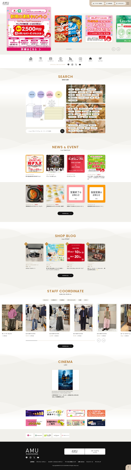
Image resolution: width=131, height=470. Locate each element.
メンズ (77, 89)
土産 (97, 97)
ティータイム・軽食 (86, 111)
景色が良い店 (92, 116)
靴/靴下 (88, 92)
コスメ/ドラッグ (73, 92)
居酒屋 (71, 114)
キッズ (83, 89)
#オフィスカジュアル (71, 300)
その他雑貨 (95, 94)
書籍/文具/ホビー (86, 94)
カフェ (91, 108)
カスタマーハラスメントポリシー (55, 461)
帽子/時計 (72, 94)
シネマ (87, 128)
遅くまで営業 (95, 114)
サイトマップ (98, 461)
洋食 (76, 108)
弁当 (92, 97)
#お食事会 (62, 300)
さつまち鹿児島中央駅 (50, 94)
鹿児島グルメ (98, 108)
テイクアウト (95, 111)
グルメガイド (80, 128)
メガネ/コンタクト (97, 92)
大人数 (85, 116)
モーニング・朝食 (86, 114)
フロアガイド (72, 128)
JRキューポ (72, 130)
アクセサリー (81, 92)
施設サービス (92, 125)
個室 (80, 116)
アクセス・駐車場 (83, 125)
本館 (59, 94)
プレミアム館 (41, 94)
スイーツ (78, 111)
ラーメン (71, 111)
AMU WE (32, 94)
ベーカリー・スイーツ (84, 97)
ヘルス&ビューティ (91, 89)
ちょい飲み (78, 114)
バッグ (78, 94)
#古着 (80, 300)
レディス (71, 89)
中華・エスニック (83, 108)
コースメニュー (72, 116)
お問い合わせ (81, 461)
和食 (70, 108)
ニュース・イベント (73, 125)
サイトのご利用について (70, 461)
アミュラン (79, 130)
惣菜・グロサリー (73, 97)
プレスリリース (89, 461)
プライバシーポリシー (41, 461)
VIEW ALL (65, 213)
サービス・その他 (73, 100)
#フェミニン (46, 300)
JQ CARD (94, 128)
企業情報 (32, 461)
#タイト (86, 300)
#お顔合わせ (54, 300)
